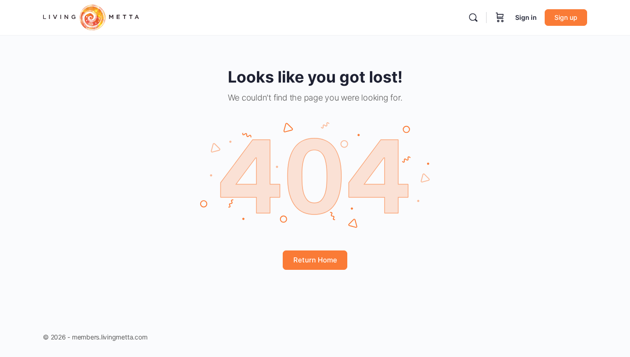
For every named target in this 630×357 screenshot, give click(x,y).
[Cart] (500, 17)
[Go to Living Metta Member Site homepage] (91, 17)
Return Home (315, 260)
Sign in (526, 17)
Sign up (565, 17)
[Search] (473, 17)
